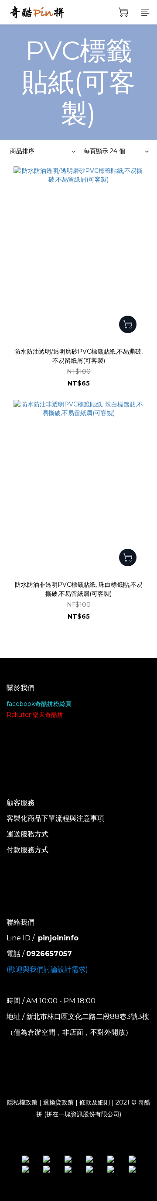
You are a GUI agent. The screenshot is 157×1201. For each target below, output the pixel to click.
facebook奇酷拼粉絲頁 (39, 704)
